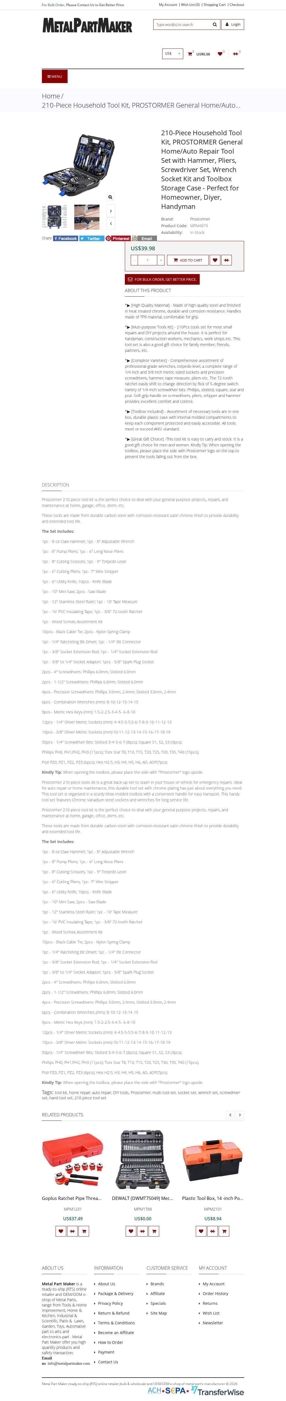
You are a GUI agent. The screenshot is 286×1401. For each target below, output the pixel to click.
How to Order (110, 1342)
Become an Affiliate (116, 1332)
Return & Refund (114, 1313)
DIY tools (121, 1092)
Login (235, 24)
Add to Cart (190, 260)
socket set (187, 1092)
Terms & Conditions (116, 1322)
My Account (168, 4)
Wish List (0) (190, 4)
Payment (106, 1352)
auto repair (101, 1092)
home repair (79, 1092)
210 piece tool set (90, 1097)
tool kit (61, 1092)
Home (51, 95)
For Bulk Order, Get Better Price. (165, 279)
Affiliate (158, 1293)
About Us (106, 1283)
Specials (158, 1303)
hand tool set (61, 1097)
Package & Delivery (115, 1293)
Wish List (211, 1313)
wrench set (208, 1092)
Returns (210, 1303)
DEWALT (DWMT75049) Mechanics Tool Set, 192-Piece (167, 1198)
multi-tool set (164, 1092)
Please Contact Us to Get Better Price (95, 5)
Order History (215, 1293)
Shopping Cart (215, 4)
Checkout (237, 4)
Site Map (159, 1313)
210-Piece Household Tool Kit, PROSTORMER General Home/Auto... (141, 105)
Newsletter (213, 1322)
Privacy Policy (110, 1303)
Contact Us (108, 1361)
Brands (157, 1283)
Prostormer (200, 219)
